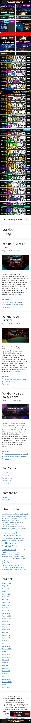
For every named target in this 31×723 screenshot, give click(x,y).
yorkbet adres (19, 522)
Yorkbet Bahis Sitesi (9, 526)
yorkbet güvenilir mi (7, 554)
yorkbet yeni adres (20, 569)
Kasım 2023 (6, 638)
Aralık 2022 (6, 668)
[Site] (15, 57)
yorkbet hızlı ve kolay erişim (13, 454)
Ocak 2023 (5, 665)
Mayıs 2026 (6, 586)
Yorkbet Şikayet (7, 475)
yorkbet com (7, 538)
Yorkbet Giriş (6, 483)
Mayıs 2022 (6, 687)
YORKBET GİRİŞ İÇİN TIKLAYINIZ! (15, 34)
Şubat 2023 (6, 662)
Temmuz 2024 (7, 616)
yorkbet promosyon (8, 561)
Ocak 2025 (5, 599)
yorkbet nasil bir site (19, 556)
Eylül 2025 (5, 588)
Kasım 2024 (6, 605)
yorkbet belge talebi (11, 302)
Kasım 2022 (6, 671)
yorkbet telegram (17, 304)
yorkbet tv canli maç (16, 565)
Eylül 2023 (5, 643)
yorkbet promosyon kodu (21, 561)
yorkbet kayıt (16, 554)
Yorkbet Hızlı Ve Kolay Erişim (12, 395)
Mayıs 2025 (6, 594)
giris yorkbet (15, 518)
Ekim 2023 (5, 641)
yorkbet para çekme (18, 558)
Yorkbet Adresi (7, 481)
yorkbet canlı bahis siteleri (7, 530)
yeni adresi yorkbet (8, 522)
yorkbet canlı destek (9, 533)
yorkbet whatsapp (7, 569)
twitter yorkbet (14, 520)
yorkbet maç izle (7, 556)
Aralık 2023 (6, 635)
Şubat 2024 (6, 630)
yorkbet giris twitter (17, 540)
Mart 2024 (5, 627)
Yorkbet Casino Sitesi (12, 535)
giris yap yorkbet (6, 518)
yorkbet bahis (14, 524)
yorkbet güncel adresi (10, 552)
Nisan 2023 (6, 657)
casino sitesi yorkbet (8, 516)
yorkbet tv (6, 565)
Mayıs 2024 (6, 621)
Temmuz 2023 (7, 649)
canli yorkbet (24, 514)
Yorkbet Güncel (7, 478)
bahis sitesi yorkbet (10, 514)
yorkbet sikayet (7, 563)
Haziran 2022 (6, 684)
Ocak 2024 (5, 632)
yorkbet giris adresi (18, 538)
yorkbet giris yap (9, 543)
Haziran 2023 (6, 652)
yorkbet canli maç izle (8, 528)
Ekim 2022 (5, 673)
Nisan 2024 (6, 624)
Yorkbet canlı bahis (21, 528)
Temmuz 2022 (7, 682)
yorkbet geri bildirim (11, 379)
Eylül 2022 (5, 676)
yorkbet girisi (6, 540)
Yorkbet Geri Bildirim (10, 318)
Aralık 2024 (6, 602)
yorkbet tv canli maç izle (10, 567)
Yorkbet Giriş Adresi (12, 219)
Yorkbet (7, 300)
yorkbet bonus (20, 526)
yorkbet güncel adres (22, 549)
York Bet (5, 472)
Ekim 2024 (5, 608)
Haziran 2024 (6, 619)
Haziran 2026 (6, 583)
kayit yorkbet (23, 518)
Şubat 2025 (6, 597)
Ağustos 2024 (6, 613)
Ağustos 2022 (6, 679)
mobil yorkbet (5, 520)
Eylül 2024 (5, 610)
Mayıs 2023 (6, 654)
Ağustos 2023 (6, 646)
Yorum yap (8, 307)
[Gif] (15, 92)
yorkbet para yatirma (6, 558)
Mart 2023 (5, 660)
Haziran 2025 (6, 591)
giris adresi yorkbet (21, 516)
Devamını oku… (20, 295)
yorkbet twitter (22, 567)
